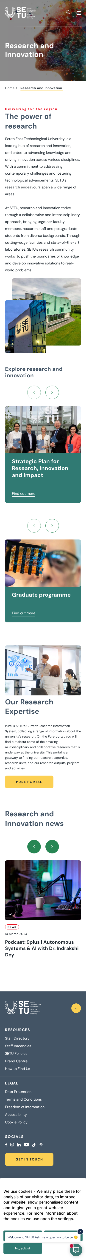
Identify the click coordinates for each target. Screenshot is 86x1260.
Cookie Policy (16, 1122)
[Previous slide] (34, 392)
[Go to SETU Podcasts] (41, 1145)
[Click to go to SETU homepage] (23, 1008)
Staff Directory (17, 1038)
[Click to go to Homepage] (20, 13)
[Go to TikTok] (34, 1145)
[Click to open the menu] (78, 13)
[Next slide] (52, 392)
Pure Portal (29, 782)
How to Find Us (17, 1069)
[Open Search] (68, 12)
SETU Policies (16, 1054)
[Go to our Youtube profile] (26, 1145)
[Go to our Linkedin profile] (19, 1145)
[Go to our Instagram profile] (12, 1145)
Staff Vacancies (18, 1046)
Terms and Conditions (23, 1099)
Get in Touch (29, 1159)
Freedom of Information (24, 1107)
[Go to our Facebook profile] (6, 1145)
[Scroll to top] (76, 1008)
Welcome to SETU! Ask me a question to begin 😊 (43, 1237)
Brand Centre (16, 1061)
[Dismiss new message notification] (80, 1232)
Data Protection (18, 1092)
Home (10, 88)
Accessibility (16, 1115)
